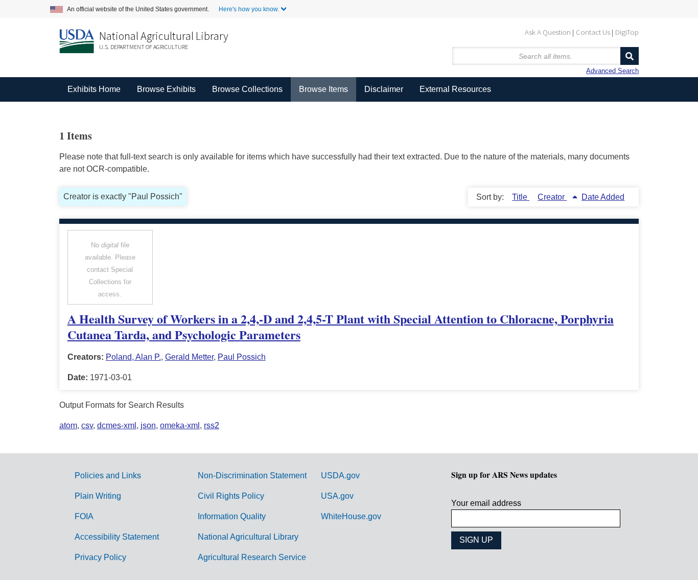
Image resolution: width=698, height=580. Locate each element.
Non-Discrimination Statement (252, 475)
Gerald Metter (189, 357)
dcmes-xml (116, 425)
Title (520, 197)
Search (629, 56)
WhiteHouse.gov (351, 516)
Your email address (486, 503)
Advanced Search (612, 71)
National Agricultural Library (163, 36)
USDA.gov (340, 475)
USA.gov (337, 496)
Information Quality (232, 516)
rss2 (211, 425)
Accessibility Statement (117, 536)
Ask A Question (548, 32)
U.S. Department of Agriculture (143, 47)
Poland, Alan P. (133, 357)
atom (68, 425)
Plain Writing (98, 496)
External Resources (455, 89)
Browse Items (323, 89)
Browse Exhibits (166, 89)
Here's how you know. (249, 9)
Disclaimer (383, 89)
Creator (552, 197)
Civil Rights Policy (231, 496)
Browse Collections (247, 89)
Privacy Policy (100, 557)
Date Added (602, 197)
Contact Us (593, 32)
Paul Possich (242, 357)
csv (87, 425)
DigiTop (627, 32)
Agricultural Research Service (252, 557)
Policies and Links (108, 475)
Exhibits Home (94, 89)
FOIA (84, 516)
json (148, 425)
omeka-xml (180, 425)
